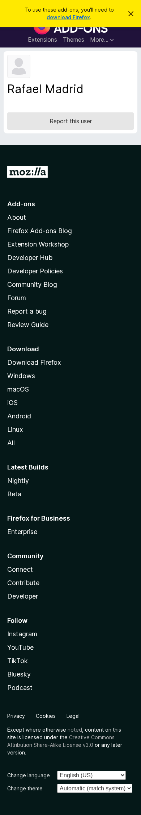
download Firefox (68, 17)
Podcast (20, 687)
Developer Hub (29, 257)
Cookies (46, 716)
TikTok (17, 661)
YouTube (20, 647)
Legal (73, 716)
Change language (28, 775)
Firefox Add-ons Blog (39, 231)
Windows (21, 376)
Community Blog (32, 284)
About (16, 217)
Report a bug (27, 311)
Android (19, 416)
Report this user (71, 121)
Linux (15, 429)
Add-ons (21, 204)
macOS (18, 389)
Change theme (25, 788)
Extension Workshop (38, 244)
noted (75, 730)
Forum (16, 298)
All (11, 443)
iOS (12, 402)
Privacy (16, 716)
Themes (73, 39)
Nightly (18, 480)
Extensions (42, 39)
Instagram (22, 634)
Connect (20, 569)
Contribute (23, 583)
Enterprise (22, 531)
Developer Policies (35, 271)
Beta (14, 494)
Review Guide (27, 324)
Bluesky (19, 674)
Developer (22, 596)
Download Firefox (34, 362)
